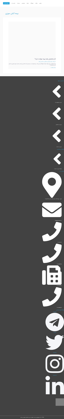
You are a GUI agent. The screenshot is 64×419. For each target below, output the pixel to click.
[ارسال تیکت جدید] (62, 417)
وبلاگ (39, 61)
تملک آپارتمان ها (49, 61)
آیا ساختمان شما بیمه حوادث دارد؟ (45, 59)
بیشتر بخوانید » (53, 67)
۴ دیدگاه (54, 61)
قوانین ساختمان (43, 61)
